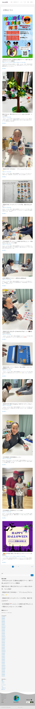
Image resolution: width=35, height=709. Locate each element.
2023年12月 (3, 650)
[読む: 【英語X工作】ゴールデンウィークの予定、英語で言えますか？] (17, 191)
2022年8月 (3, 671)
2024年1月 (3, 648)
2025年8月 (3, 630)
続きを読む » (4, 68)
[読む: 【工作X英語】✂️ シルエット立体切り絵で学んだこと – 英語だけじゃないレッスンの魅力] (17, 228)
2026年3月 (3, 621)
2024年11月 (3, 636)
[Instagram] (31, 699)
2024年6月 (3, 642)
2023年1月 (3, 663)
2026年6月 (3, 618)
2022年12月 (3, 665)
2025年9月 (3, 629)
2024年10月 (3, 638)
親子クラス (19, 62)
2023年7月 (3, 656)
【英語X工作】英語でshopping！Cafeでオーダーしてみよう (17, 404)
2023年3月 (3, 660)
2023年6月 (3, 657)
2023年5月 (3, 659)
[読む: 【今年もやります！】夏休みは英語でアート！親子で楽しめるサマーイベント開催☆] (17, 36)
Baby (2, 680)
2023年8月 (3, 654)
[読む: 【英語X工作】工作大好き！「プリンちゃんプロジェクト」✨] (17, 146)
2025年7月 (3, 632)
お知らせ (3, 62)
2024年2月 (3, 647)
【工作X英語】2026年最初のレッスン (11, 457)
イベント (6, 62)
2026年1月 (3, 624)
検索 (2, 573)
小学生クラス (15, 62)
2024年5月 (3, 644)
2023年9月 (3, 653)
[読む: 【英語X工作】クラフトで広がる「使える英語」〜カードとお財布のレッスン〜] (17, 353)
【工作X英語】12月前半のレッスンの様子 (12, 510)
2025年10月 (3, 627)
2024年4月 (3, 645)
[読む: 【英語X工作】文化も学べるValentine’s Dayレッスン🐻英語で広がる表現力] (17, 309)
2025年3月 (3, 635)
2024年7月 (3, 641)
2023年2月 (3, 662)
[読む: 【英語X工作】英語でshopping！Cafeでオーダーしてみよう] (17, 390)
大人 (2, 686)
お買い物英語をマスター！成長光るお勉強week (14, 278)
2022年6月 (3, 674)
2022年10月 (3, 668)
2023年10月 (3, 651)
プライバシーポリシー (20, 707)
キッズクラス (11, 62)
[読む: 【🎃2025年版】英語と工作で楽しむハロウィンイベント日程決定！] (17, 536)
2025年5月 (3, 633)
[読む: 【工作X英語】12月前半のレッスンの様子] (17, 488)
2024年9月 (3, 639)
